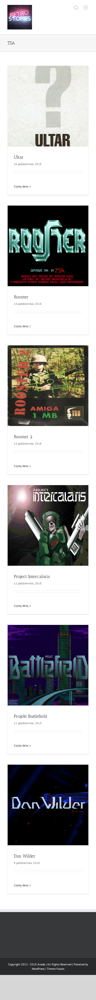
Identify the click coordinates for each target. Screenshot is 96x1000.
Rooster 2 (23, 436)
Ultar (19, 157)
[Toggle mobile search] (76, 7)
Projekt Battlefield (30, 716)
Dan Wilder (24, 856)
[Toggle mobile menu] (86, 7)
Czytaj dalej (21, 186)
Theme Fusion (55, 969)
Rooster (21, 297)
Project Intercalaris (32, 576)
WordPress (38, 969)
